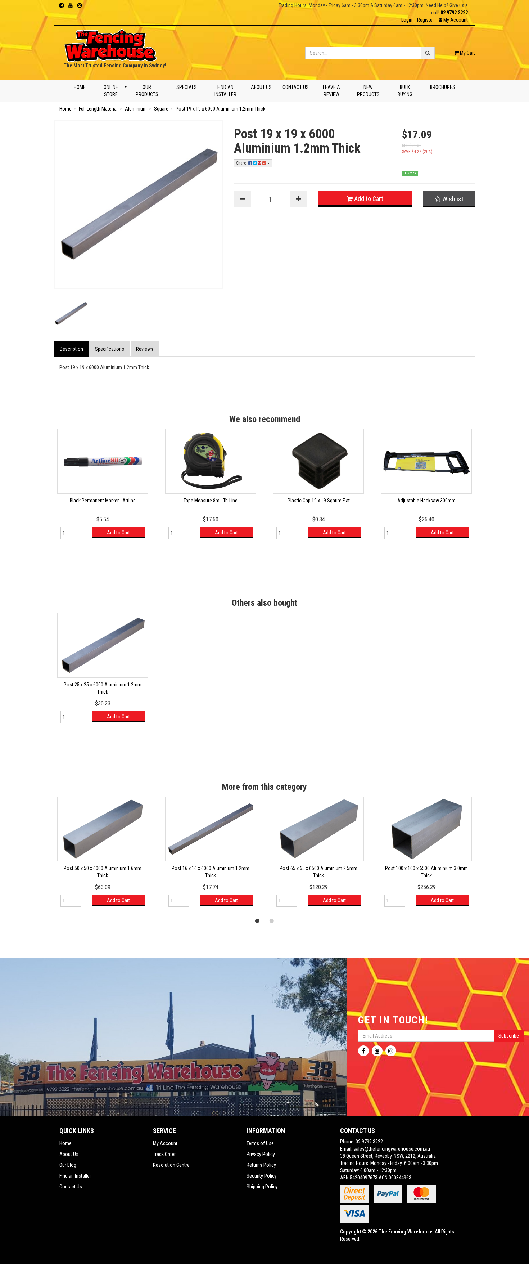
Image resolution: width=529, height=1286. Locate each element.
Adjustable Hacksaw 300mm (426, 500)
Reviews (144, 349)
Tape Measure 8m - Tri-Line (211, 500)
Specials (186, 87)
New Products (368, 90)
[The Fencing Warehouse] (110, 43)
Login (406, 20)
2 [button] (271, 920)
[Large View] (71, 313)
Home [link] (65, 1143)
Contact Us (295, 87)
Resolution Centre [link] (171, 1165)
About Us (261, 87)
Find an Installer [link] (75, 1176)
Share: (242, 163)
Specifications (109, 349)
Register (425, 20)
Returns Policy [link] (261, 1165)
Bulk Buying (405, 90)
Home (80, 87)
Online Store (110, 90)
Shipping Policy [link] (262, 1186)
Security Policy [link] (262, 1176)
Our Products (147, 90)
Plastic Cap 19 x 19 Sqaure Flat (319, 500)
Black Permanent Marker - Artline (103, 500)
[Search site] (428, 53)
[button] (453, 20)
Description (71, 349)
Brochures (442, 87)
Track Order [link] (164, 1154)
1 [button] (257, 920)
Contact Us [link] (70, 1186)
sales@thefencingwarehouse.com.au (391, 1149)
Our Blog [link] (67, 1165)
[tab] (71, 349)
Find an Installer (225, 90)
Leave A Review (331, 90)
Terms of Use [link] (260, 1143)
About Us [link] (68, 1154)
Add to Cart (368, 198)
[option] (102, 487)
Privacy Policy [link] (261, 1154)
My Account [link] (165, 1143)
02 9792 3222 (454, 12)
